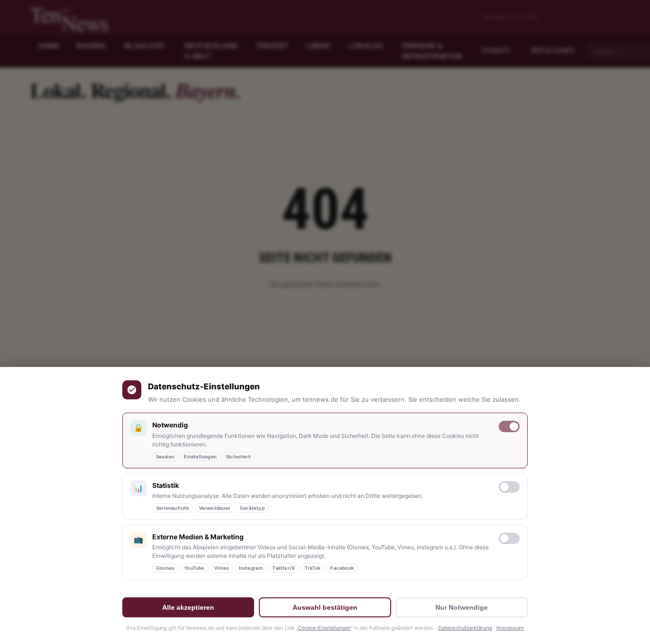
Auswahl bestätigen (325, 607)
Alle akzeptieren (188, 607)
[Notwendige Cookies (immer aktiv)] (509, 426)
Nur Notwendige (461, 607)
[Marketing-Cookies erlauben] (509, 538)
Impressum (510, 627)
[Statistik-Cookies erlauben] (509, 487)
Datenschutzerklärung (465, 627)
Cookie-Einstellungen (324, 627)
